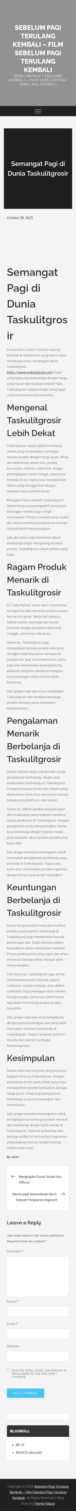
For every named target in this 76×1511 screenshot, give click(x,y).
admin (15, 1157)
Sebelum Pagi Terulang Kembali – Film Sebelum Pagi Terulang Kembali (39, 1492)
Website (13, 1346)
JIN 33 (20, 1445)
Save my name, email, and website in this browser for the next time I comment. (39, 1373)
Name (12, 1301)
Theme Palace (44, 1503)
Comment (15, 1251)
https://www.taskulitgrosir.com (29, 372)
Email (12, 1324)
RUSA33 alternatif (29, 1452)
